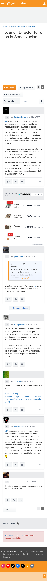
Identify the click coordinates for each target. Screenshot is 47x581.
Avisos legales (38, 554)
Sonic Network (23, 551)
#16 (7, 381)
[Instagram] (3, 566)
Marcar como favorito (13, 94)
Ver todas (37, 194)
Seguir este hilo (27, 88)
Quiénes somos (8, 554)
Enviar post (10, 88)
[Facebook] (18, 566)
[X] (23, 566)
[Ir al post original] (11, 264)
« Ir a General (9, 509)
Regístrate (9, 535)
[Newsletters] (32, 566)
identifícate (20, 535)
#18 (7, 482)
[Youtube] (8, 566)
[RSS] (27, 566)
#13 (7, 117)
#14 (7, 257)
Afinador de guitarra (23, 554)
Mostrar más (25, 278)
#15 (7, 325)
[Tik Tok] (13, 566)
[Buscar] (41, 101)
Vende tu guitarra (37, 551)
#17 (7, 427)
